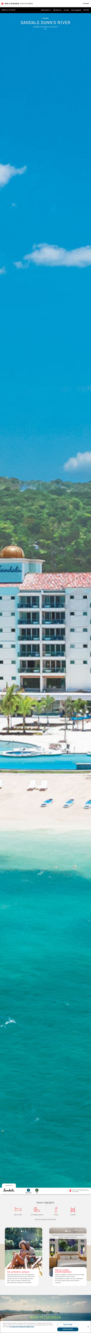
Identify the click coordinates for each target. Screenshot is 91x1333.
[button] (46, 10)
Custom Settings (67, 1324)
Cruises (66, 10)
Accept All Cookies (68, 1329)
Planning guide (76, 10)
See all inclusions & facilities (45, 1219)
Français (86, 3)
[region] (45, 1327)
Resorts (59, 10)
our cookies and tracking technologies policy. (21, 1326)
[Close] (88, 1327)
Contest (86, 10)
